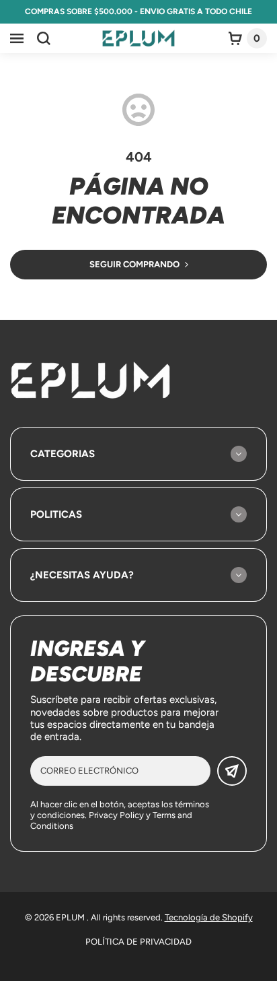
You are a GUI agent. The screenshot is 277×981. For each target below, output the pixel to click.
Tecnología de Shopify (209, 917)
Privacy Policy (116, 815)
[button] (17, 38)
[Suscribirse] (232, 771)
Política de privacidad (138, 942)
